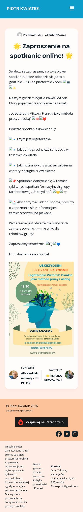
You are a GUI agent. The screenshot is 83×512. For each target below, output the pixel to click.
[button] (72, 8)
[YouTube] (67, 434)
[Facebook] (59, 434)
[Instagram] (75, 434)
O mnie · (38, 472)
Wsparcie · (39, 476)
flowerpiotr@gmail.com (64, 486)
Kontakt (38, 488)
